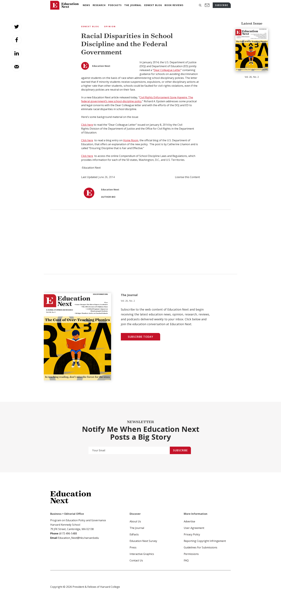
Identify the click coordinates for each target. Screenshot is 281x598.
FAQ (186, 560)
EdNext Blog (90, 26)
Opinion (110, 26)
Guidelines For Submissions (200, 547)
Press (133, 547)
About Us (135, 521)
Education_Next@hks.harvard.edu (78, 538)
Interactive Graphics (142, 554)
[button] (200, 5)
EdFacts (134, 534)
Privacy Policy (192, 534)
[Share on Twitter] (16, 27)
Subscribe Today (140, 337)
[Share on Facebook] (16, 40)
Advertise (189, 521)
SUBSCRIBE (221, 5)
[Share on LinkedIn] (16, 53)
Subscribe (180, 450)
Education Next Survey (143, 541)
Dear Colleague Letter (167, 70)
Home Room (130, 140)
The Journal (137, 528)
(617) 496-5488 (68, 533)
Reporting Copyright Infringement (205, 541)
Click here (87, 124)
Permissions (191, 554)
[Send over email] (16, 67)
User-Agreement (194, 528)
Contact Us (136, 560)
